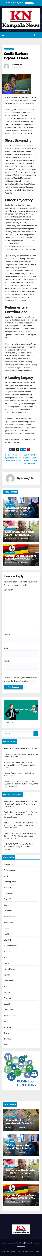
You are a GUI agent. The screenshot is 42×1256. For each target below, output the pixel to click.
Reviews (7, 998)
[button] (34, 35)
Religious (7, 992)
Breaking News (10, 882)
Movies (7, 951)
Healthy (7, 934)
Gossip (6, 928)
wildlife (7, 1045)
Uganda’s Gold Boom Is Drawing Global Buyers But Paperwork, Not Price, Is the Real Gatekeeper (21, 783)
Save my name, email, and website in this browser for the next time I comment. (20, 679)
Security (7, 1004)
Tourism (7, 1027)
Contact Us (8, 722)
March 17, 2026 (13, 1177)
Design (6, 905)
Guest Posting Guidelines (24, 1251)
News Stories (8, 49)
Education (8, 911)
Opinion (7, 975)
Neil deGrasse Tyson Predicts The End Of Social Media (13, 458)
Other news (9, 981)
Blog (6, 876)
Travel (6, 1033)
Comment (8, 590)
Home (3, 1251)
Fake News (8, 922)
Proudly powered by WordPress (13, 1243)
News (6, 963)
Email (7, 648)
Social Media (9, 1010)
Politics (7, 986)
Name (7, 635)
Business (7, 887)
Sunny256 (18, 65)
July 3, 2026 (12, 1152)
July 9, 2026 (12, 1127)
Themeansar (21, 1246)
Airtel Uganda (9, 870)
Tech (6, 1021)
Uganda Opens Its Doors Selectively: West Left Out (20, 558)
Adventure (8, 864)
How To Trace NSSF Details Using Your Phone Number (21, 825)
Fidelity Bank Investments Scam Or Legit (21, 748)
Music (6, 957)
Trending (7, 1039)
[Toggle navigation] (38, 35)
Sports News (9, 1015)
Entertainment (10, 917)
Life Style (8, 940)
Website (7, 661)
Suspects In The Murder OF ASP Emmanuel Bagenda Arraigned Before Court (20, 764)
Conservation (9, 893)
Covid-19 (7, 899)
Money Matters (10, 946)
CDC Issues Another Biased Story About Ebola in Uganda (17, 510)
